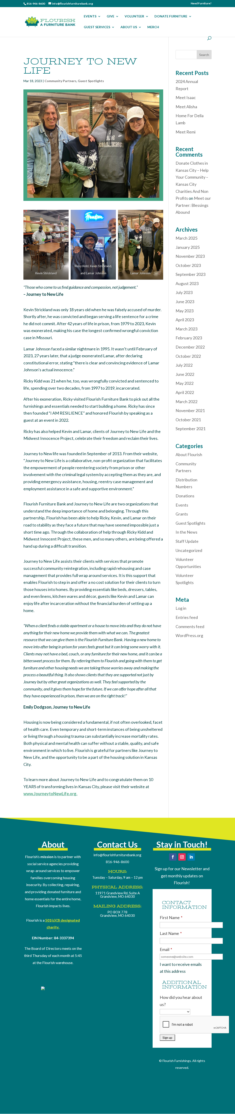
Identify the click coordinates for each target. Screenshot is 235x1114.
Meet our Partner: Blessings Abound (193, 205)
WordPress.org (189, 635)
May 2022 (184, 383)
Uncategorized (189, 550)
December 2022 (190, 346)
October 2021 (188, 419)
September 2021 (190, 428)
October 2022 (188, 356)
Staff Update (187, 541)
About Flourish (189, 454)
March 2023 (186, 328)
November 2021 (190, 410)
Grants (182, 513)
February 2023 (189, 337)
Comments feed (190, 626)
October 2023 (188, 265)
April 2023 (185, 319)
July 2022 (184, 365)
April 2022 (185, 392)
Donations (185, 495)
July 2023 (184, 292)
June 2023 (185, 301)
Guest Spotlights (91, 81)
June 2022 (185, 374)
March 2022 (186, 401)
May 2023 (184, 310)
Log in (181, 608)
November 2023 (190, 256)
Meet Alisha (186, 106)
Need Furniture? (201, 3)
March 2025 (186, 238)
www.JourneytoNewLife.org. (50, 793)
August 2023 (187, 283)
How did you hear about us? (181, 1001)
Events (182, 504)
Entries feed (187, 617)
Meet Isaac (186, 97)
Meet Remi (186, 131)
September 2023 (190, 274)
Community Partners (60, 81)
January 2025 (188, 247)
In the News (186, 532)
